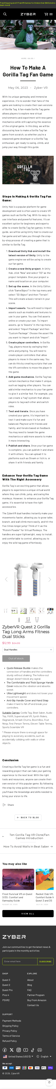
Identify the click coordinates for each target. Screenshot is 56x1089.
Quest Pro (7, 989)
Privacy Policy (9, 1030)
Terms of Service (11, 1035)
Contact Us (33, 1005)
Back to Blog (30, 817)
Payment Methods (11, 1020)
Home (23, 58)
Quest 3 (6, 979)
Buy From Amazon (36, 1000)
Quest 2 (6, 984)
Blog (30, 58)
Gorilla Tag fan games (31, 227)
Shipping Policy (10, 1025)
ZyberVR (15, 1073)
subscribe (45, 961)
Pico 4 (5, 994)
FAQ (29, 989)
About (30, 979)
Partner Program (35, 994)
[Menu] (51, 14)
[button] (5, 14)
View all (27, 913)
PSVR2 (5, 1000)
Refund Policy (9, 1040)
